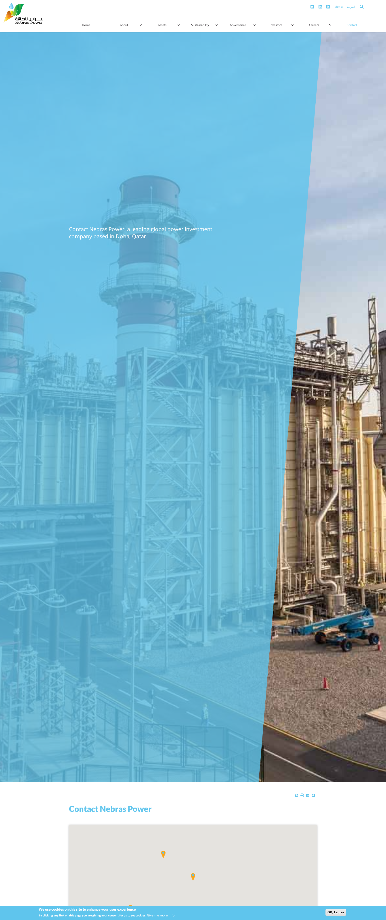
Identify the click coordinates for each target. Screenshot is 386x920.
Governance (238, 25)
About (124, 25)
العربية (351, 7)
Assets (162, 25)
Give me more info (160, 915)
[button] (193, 877)
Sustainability (200, 25)
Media (338, 7)
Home (86, 25)
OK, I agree (335, 912)
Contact (352, 25)
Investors (276, 25)
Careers (314, 25)
